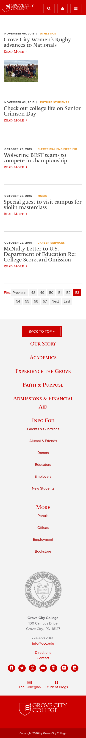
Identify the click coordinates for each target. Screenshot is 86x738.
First (7, 292)
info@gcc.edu (43, 643)
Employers (43, 476)
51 (59, 292)
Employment (43, 539)
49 (42, 292)
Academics (43, 357)
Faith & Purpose (43, 385)
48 (33, 292)
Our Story (43, 343)
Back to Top (41, 331)
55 (27, 301)
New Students (43, 488)
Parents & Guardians (43, 429)
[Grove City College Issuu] (53, 668)
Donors (43, 453)
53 (77, 292)
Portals (43, 516)
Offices (43, 527)
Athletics (48, 33)
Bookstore (43, 551)
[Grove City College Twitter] (22, 668)
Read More (14, 51)
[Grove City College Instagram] (32, 668)
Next (55, 301)
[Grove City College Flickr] (64, 668)
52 (68, 292)
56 (36, 301)
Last (67, 301)
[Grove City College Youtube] (43, 668)
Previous (19, 292)
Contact (43, 658)
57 (45, 301)
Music (42, 196)
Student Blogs (56, 687)
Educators (43, 464)
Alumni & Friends (43, 441)
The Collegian (29, 687)
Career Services (51, 242)
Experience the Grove (43, 371)
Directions (43, 652)
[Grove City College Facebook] (11, 668)
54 (18, 301)
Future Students (54, 102)
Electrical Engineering (57, 149)
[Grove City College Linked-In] (74, 668)
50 (51, 292)
